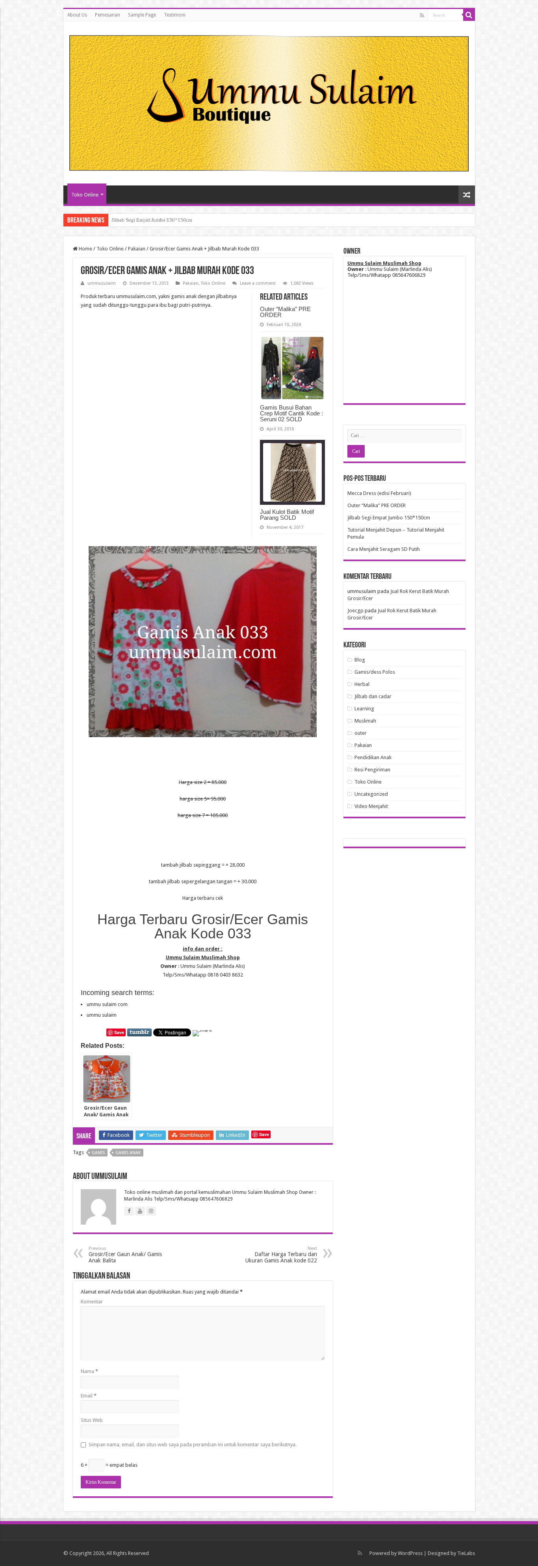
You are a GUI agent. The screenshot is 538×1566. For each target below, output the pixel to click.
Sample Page (142, 15)
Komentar (92, 1302)
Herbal (361, 684)
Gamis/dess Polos (374, 672)
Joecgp (355, 610)
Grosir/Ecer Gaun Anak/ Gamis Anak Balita (125, 1255)
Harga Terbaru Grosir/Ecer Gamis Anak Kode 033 (202, 926)
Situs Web (92, 1420)
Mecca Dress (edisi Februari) (379, 493)
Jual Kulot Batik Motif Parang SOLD (287, 514)
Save (119, 1032)
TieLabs (466, 1553)
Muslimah (365, 721)
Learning (364, 709)
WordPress (410, 1553)
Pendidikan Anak (372, 757)
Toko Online (84, 195)
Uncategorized (371, 794)
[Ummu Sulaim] (269, 102)
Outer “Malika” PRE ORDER (285, 312)
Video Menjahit (371, 806)
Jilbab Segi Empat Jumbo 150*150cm (151, 220)
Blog (359, 660)
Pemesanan (107, 15)
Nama (89, 1371)
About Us (77, 15)
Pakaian (136, 249)
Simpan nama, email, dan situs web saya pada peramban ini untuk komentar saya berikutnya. (193, 1444)
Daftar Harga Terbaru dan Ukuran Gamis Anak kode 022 (281, 1255)
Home (85, 249)
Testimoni (175, 15)
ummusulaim (101, 283)
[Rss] (422, 15)
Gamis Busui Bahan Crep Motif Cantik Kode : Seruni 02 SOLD (291, 413)
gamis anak (128, 1152)
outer (360, 733)
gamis (98, 1152)
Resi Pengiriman (372, 770)
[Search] (469, 15)
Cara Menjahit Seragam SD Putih (383, 549)
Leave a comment (258, 283)
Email (88, 1396)
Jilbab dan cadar (372, 696)
